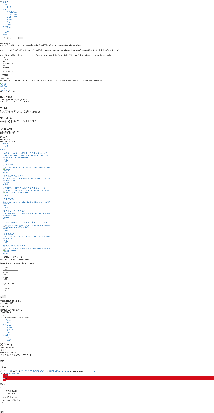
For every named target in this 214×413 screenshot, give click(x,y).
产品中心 (5, 9)
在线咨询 (7, 90)
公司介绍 (9, 6)
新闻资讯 (5, 26)
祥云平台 (87, 372)
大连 (10, 373)
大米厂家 (13, 370)
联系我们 (9, 8)
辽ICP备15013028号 (38, 372)
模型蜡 (40, 370)
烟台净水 (18, 370)
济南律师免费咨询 (26, 370)
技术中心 (9, 31)
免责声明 (92, 372)
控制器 (8, 23)
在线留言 (5, 33)
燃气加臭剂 (10, 18)
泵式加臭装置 (13, 13)
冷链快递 (8, 370)
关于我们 (5, 319)
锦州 (18, 373)
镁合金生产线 (45, 370)
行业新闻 (9, 29)
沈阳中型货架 (59, 370)
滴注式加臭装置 (14, 14)
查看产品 (2, 90)
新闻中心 (5, 336)
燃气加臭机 (10, 19)
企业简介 (5, 4)
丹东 (15, 373)
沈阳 (7, 373)
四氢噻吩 (9, 24)
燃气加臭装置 (10, 11)
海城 (13, 373)
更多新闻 (2, 149)
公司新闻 (9, 28)
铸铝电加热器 (34, 370)
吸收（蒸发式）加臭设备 (16, 16)
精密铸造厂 (52, 370)
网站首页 (5, 3)
